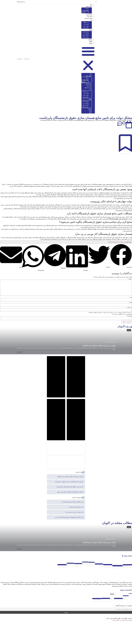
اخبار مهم (129, 153)
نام (131, 297)
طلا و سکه (86, 27)
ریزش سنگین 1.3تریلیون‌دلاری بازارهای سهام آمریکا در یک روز (69, 517)
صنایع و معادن (89, 6)
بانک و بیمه (89, 16)
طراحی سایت (128, 620)
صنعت (87, 8)
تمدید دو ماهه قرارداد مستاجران (76, 507)
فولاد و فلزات (85, 10)
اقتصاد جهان (85, 35)
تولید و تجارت (85, 37)
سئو (123, 620)
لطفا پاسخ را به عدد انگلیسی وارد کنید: (122, 314)
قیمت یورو (86, 26)
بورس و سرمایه (88, 18)
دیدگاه (130, 278)
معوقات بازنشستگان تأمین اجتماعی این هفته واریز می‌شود (70, 492)
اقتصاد (90, 30)
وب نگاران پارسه (116, 620)
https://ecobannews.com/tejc (115, 242)
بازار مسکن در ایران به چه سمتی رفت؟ (74, 512)
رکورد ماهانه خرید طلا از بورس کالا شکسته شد (72, 501)
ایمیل (130, 302)
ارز (91, 20)
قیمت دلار (86, 24)
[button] (88, 58)
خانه (91, 4)
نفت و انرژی (89, 14)
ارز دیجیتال (86, 22)
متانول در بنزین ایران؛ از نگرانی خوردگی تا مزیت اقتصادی (99, 345)
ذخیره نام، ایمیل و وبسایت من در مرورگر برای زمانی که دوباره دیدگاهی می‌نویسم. (109, 312)
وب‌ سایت (129, 307)
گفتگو (90, 41)
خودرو (83, 12)
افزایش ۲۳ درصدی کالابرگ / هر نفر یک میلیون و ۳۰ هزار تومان (69, 481)
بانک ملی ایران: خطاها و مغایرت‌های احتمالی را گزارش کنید (70, 486)
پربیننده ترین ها (123, 153)
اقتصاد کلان (86, 32)
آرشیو (90, 43)
